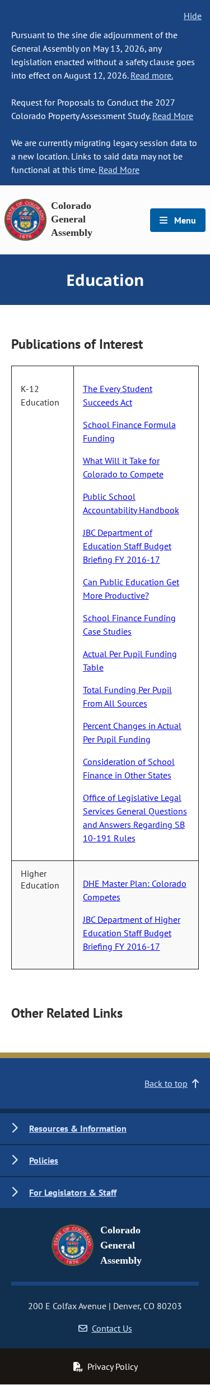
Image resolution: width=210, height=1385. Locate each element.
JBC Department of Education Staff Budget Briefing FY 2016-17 (127, 546)
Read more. (151, 75)
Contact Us (112, 1328)
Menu (184, 220)
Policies (43, 1160)
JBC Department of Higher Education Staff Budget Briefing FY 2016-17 (131, 933)
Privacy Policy (112, 1366)
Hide (193, 15)
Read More (172, 115)
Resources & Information (78, 1128)
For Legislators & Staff (72, 1192)
